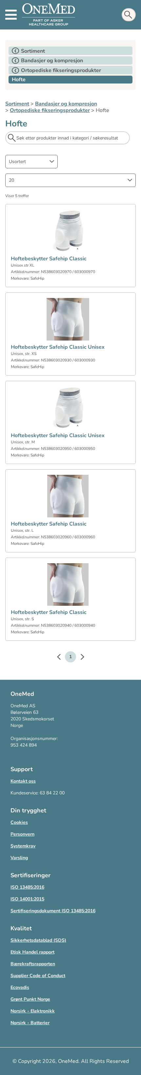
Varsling (19, 858)
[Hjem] (48, 14)
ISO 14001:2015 (27, 899)
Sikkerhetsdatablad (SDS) (38, 940)
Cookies (19, 822)
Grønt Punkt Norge (30, 999)
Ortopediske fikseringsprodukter (50, 110)
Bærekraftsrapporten (32, 964)
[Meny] (11, 14)
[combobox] (31, 161)
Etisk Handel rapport (32, 952)
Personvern (22, 834)
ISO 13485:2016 (27, 887)
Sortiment (17, 103)
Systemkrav (22, 846)
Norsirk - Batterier (30, 1023)
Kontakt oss (23, 781)
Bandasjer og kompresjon (66, 103)
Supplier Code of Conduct (37, 976)
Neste (79, 658)
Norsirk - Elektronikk (32, 1011)
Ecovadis (19, 987)
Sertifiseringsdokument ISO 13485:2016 (52, 911)
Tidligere (62, 658)
